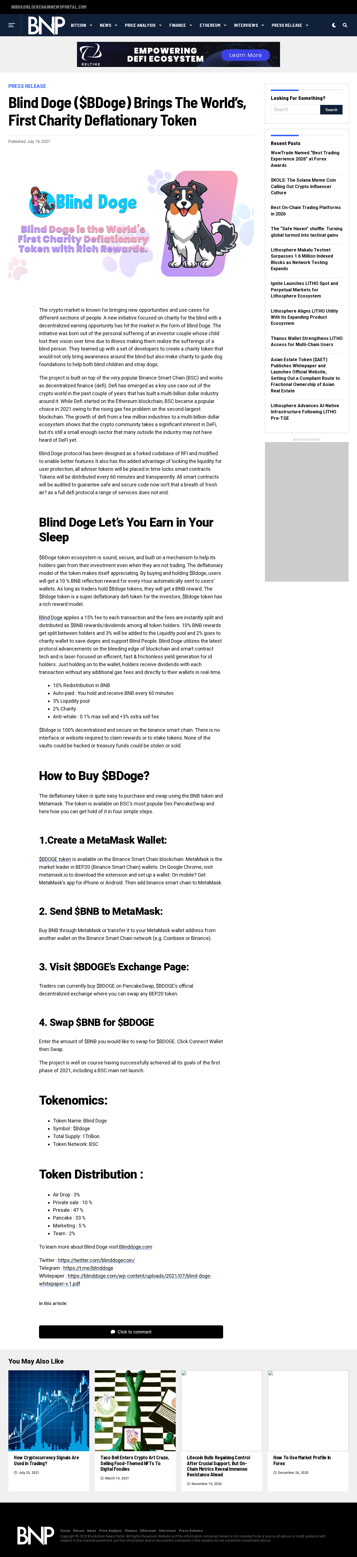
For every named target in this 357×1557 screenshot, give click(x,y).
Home (65, 1531)
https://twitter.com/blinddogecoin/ (96, 1260)
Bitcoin (78, 25)
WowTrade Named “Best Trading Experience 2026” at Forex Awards (305, 159)
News (105, 25)
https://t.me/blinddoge (88, 1268)
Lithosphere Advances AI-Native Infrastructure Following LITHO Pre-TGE (305, 412)
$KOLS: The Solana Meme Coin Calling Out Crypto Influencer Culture (303, 186)
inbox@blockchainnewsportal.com (48, 7)
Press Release (287, 25)
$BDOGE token (55, 859)
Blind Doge (50, 617)
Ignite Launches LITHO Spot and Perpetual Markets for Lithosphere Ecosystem (304, 290)
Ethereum (210, 25)
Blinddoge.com (135, 1247)
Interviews (246, 25)
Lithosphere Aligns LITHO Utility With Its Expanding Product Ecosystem (304, 317)
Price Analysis (140, 25)
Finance (177, 25)
